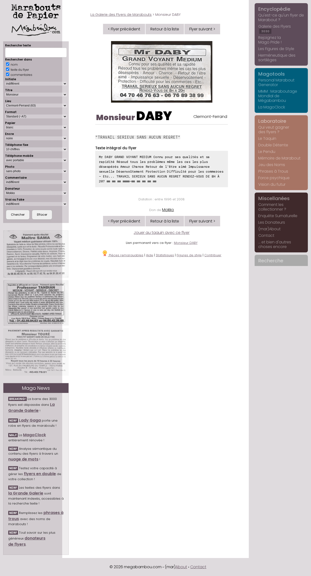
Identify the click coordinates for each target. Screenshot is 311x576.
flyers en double (40, 474)
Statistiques (165, 255)
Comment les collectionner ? (272, 207)
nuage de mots (23, 459)
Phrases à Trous (273, 171)
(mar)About (269, 229)
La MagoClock (271, 107)
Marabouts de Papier (36, 11)
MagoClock (34, 435)
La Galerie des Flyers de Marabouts (121, 14)
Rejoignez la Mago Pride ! (270, 40)
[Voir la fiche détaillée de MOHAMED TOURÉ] (36, 352)
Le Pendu (266, 151)
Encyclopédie (274, 9)
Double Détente (273, 145)
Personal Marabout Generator (276, 82)
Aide (149, 255)
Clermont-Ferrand (210, 116)
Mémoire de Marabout (279, 158)
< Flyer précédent (124, 29)
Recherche (270, 260)
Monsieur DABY (186, 242)
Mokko (168, 210)
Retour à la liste (164, 29)
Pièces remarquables (125, 255)
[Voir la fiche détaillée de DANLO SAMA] (36, 254)
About (181, 567)
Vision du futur (271, 184)
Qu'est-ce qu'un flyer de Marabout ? (281, 17)
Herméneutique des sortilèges (276, 58)
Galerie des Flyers (274, 28)
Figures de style (189, 255)
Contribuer (212, 255)
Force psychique (274, 178)
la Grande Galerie (25, 493)
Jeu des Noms (271, 165)
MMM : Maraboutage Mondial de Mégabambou (277, 96)
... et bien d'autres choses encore (274, 244)
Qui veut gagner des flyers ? (273, 129)
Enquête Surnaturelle (277, 216)
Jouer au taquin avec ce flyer (162, 232)
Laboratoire (272, 121)
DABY (154, 115)
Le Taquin (267, 138)
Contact (266, 235)
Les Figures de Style (276, 49)
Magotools (271, 74)
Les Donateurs (271, 222)
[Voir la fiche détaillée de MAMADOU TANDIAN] (36, 303)
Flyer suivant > (202, 29)
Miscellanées (274, 198)
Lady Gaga (30, 420)
